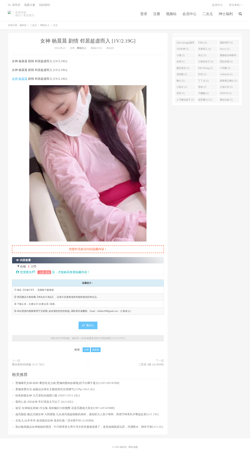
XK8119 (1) (225, 93)
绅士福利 (226, 14)
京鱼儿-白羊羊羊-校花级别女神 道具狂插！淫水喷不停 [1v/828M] (54, 420)
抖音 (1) (202, 74)
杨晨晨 (23, 78)
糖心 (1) (181, 80)
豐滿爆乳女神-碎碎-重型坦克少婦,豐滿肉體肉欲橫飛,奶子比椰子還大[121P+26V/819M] (67, 383)
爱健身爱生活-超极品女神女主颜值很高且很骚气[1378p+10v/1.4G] (55, 389)
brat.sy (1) (224, 48)
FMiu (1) (202, 42)
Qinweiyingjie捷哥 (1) (185, 43)
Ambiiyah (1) (226, 74)
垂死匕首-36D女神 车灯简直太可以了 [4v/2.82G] (44, 401)
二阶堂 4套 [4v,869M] (151, 364)
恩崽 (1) (202, 87)
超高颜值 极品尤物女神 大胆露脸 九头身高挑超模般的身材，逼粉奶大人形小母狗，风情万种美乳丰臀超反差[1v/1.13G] (87, 414)
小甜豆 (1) (182, 87)
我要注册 (29, 5)
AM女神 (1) (182, 48)
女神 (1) (181, 61)
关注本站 (234, 5)
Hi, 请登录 (14, 5)
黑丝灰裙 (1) (226, 61)
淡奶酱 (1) (182, 74)
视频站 (171, 14)
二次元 (207, 14)
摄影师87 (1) (226, 42)
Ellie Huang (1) (205, 68)
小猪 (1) (181, 55)
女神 (15, 78)
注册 (156, 14)
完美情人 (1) (204, 48)
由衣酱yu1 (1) (205, 99)
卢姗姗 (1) (203, 93)
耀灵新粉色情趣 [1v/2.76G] (28, 364)
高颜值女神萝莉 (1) (228, 56)
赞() (90, 325)
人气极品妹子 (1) (185, 99)
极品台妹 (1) (226, 99)
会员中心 (189, 14)
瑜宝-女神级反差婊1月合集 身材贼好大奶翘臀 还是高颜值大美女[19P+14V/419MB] (65, 408)
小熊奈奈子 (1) (205, 61)
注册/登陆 (44, 272)
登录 (143, 14)
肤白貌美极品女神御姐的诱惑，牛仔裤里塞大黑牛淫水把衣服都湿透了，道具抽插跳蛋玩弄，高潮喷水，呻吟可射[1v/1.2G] (89, 426)
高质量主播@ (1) (228, 80)
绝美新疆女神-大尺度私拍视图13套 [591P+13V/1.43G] (47, 395)
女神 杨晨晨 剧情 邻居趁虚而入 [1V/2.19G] (88, 41)
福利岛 (9, 14)
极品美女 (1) (183, 68)
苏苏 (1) (181, 93)
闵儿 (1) (202, 55)
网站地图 (133, 447)
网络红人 (45, 25)
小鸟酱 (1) (225, 68)
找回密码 (44, 5)
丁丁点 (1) (203, 80)
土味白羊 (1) (226, 87)
